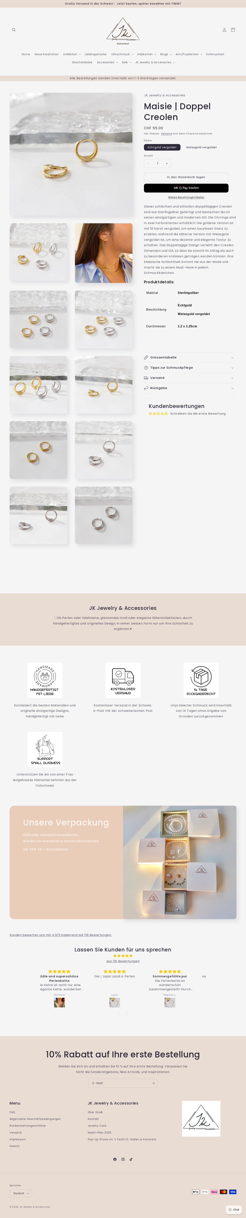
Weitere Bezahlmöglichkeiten (186, 197)
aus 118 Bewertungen (123, 961)
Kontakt (93, 1119)
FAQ (12, 1112)
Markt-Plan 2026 (99, 1133)
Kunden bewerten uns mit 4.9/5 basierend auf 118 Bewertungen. (61, 935)
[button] (14, 30)
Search (15, 1146)
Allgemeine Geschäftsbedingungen (35, 1119)
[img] (123, 956)
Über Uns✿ (95, 1112)
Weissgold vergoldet (201, 147)
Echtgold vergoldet (162, 147)
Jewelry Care (97, 1126)
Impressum (18, 1139)
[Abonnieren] (153, 1083)
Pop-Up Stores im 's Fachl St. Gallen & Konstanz (122, 1139)
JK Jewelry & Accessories (35, 1206)
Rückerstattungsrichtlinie (28, 1126)
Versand (166, 133)
